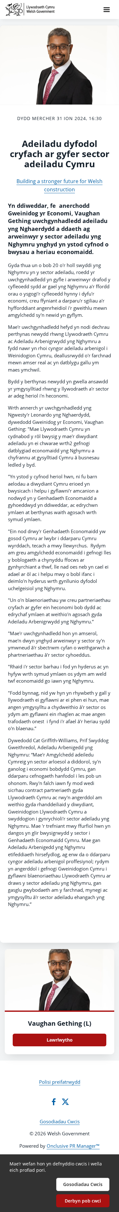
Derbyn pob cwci (83, 1201)
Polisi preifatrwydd (59, 1082)
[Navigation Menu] (106, 9)
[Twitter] (65, 1101)
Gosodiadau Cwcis (60, 1121)
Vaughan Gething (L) (59, 1023)
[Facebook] (53, 1101)
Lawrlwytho (60, 1040)
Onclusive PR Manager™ (73, 1146)
